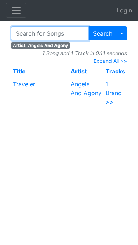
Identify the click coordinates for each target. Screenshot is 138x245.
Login (124, 10)
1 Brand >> (114, 92)
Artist (79, 71)
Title (19, 71)
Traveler (24, 84)
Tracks (115, 71)
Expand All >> (110, 61)
